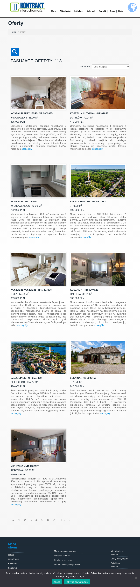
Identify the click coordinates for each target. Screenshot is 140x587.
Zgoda (56, 581)
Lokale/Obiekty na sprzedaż (67, 564)
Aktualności (65, 11)
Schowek (91, 11)
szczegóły (27, 148)
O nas (112, 11)
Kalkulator (78, 11)
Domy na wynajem (119, 559)
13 (63, 520)
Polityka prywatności (77, 581)
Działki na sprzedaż (63, 560)
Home (13, 32)
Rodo (120, 11)
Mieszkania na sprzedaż (65, 551)
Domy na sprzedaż (63, 555)
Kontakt (102, 11)
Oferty (11, 554)
